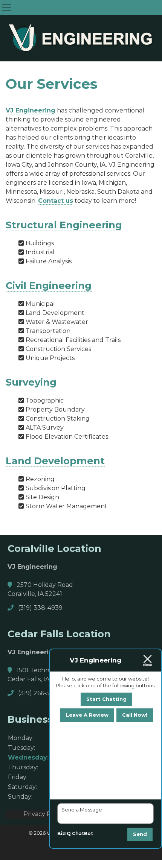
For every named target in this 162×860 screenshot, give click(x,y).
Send (140, 834)
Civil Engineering (49, 285)
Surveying (31, 382)
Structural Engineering (64, 225)
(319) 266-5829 (39, 693)
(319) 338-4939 (40, 607)
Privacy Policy (44, 813)
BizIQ (64, 833)
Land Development (55, 460)
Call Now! (134, 715)
